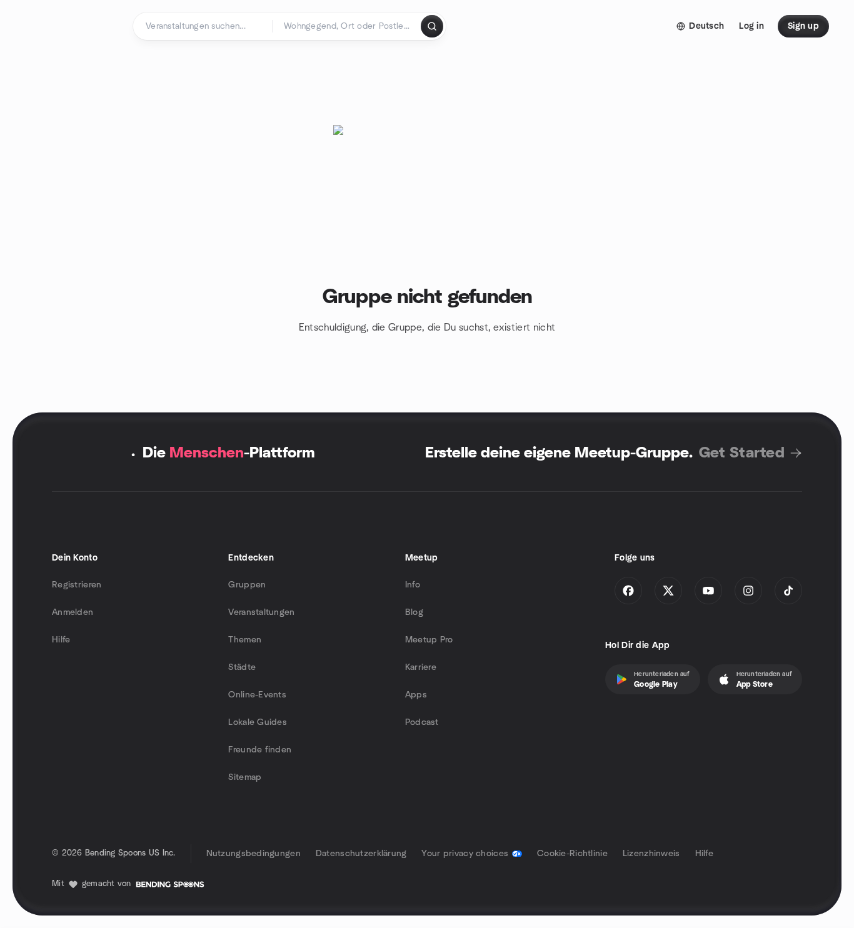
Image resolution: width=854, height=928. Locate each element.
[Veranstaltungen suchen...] (432, 26)
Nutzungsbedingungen (253, 853)
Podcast (422, 722)
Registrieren (76, 585)
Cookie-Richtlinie (572, 853)
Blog (414, 612)
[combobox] (347, 26)
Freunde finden (259, 750)
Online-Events (257, 695)
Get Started (742, 453)
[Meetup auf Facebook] (628, 590)
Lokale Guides (257, 722)
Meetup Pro (429, 640)
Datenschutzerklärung (361, 853)
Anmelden (72, 612)
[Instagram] (748, 590)
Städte (242, 667)
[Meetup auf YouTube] (708, 590)
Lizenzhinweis (651, 853)
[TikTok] (788, 590)
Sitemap (244, 777)
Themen (244, 640)
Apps (416, 695)
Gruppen (247, 585)
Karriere (420, 667)
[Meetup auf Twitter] (668, 590)
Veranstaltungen (261, 612)
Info (412, 585)
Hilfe (61, 640)
